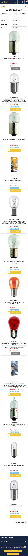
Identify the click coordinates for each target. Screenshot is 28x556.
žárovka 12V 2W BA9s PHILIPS (14, 506)
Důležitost (9, 14)
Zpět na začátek (21, 522)
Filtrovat (22, 13)
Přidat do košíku (15, 109)
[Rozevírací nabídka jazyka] (10, 1)
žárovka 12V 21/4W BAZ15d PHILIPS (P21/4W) (14, 262)
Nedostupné (15, 68)
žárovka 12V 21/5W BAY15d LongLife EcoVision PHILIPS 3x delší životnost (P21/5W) (14, 222)
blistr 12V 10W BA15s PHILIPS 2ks (14, 180)
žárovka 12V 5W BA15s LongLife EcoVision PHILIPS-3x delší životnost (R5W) (14, 100)
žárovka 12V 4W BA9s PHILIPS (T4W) (14, 465)
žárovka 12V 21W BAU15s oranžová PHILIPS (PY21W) (14, 303)
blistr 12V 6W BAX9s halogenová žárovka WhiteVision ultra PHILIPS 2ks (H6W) (14, 385)
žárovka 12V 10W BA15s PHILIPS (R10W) (14, 140)
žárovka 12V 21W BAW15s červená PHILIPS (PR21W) (14, 343)
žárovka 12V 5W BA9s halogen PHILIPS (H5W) (14, 425)
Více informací (25, 546)
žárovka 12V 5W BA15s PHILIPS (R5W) (14, 58)
